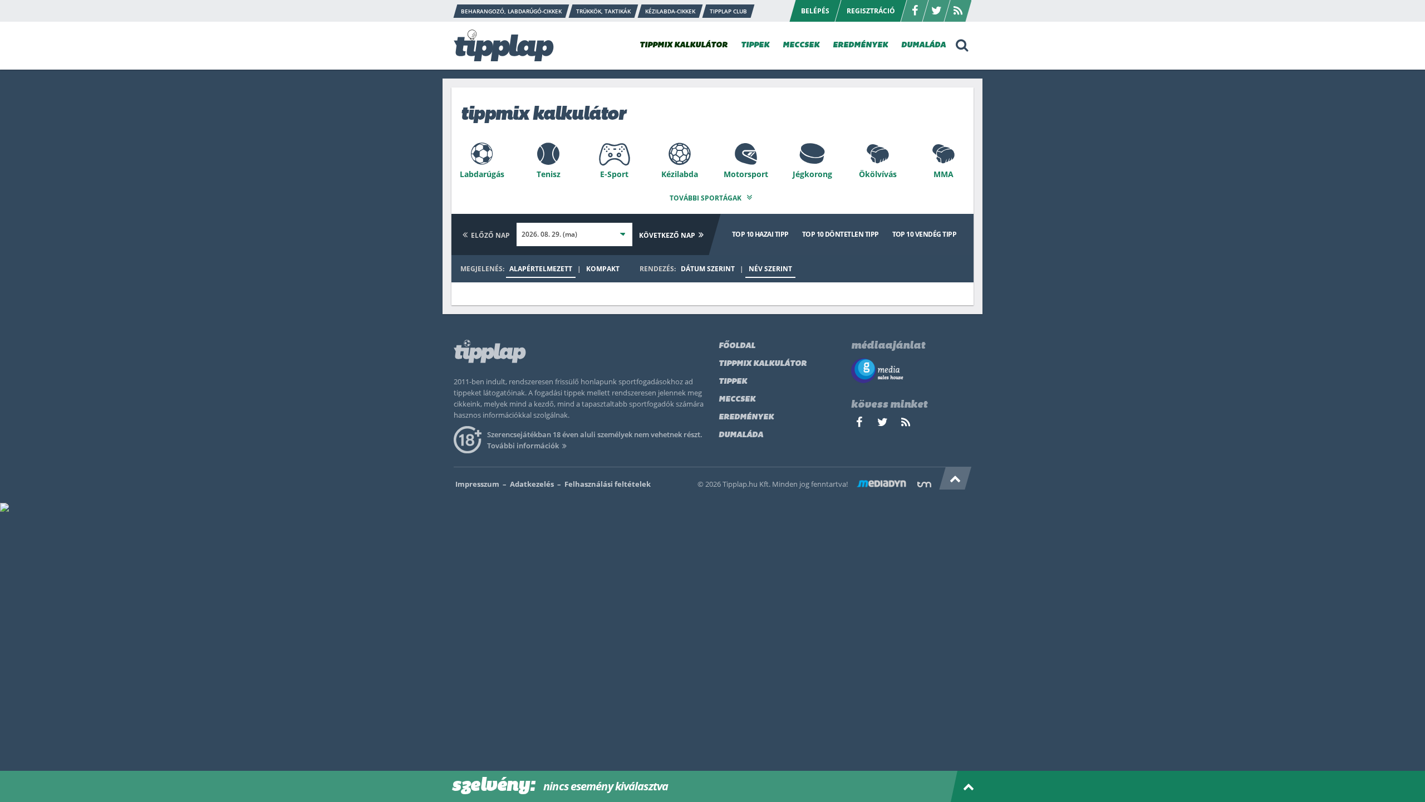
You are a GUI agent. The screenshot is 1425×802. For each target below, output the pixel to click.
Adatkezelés (532, 484)
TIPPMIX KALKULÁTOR (684, 45)
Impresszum (477, 484)
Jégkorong (812, 174)
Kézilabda (679, 174)
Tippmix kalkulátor (763, 364)
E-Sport (614, 174)
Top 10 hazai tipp (760, 234)
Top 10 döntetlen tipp (840, 234)
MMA (943, 174)
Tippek (733, 382)
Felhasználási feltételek (607, 484)
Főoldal (737, 346)
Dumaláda (741, 435)
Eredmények (746, 417)
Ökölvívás (878, 174)
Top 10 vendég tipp (924, 234)
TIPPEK (755, 45)
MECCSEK (801, 45)
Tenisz (549, 174)
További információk (523, 446)
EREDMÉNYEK (860, 45)
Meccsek (737, 399)
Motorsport (746, 174)
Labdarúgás (482, 174)
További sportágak (706, 198)
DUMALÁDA (923, 45)
